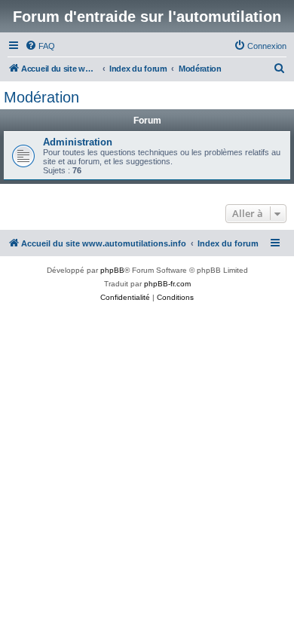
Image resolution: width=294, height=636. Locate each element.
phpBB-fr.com (167, 284)
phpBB (112, 270)
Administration (77, 142)
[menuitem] (40, 46)
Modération (41, 97)
